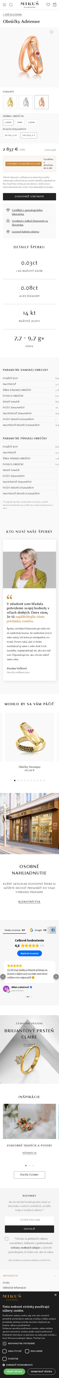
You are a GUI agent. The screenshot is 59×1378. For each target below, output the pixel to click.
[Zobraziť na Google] (6, 989)
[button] (3, 976)
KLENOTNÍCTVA (29, 902)
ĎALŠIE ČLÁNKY (29, 1175)
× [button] (55, 1295)
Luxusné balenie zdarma (25, 232)
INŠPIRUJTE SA (29, 1153)
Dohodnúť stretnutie (29, 197)
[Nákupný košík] (54, 5)
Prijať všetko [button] (14, 1371)
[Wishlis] (48, 5)
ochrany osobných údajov (25, 1248)
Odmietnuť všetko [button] (41, 1371)
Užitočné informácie (14, 1288)
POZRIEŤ (29, 1045)
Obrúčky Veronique (29, 767)
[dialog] (29, 1334)
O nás (6, 1283)
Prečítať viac (39, 1338)
